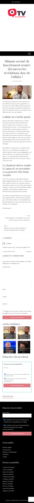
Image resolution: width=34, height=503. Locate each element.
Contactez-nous (6, 450)
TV (11, 208)
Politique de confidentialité (9, 452)
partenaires (9, 381)
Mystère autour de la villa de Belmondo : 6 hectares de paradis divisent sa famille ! (15, 228)
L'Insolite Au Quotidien (8, 476)
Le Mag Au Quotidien (8, 479)
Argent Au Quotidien (7, 481)
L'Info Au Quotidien (7, 469)
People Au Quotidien (7, 474)
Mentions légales (7, 447)
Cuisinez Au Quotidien (8, 488)
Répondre (29, 251)
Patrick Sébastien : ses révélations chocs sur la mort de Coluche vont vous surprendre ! (17, 218)
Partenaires (5, 454)
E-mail (4, 296)
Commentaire (6, 267)
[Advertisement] (17, 37)
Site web (4, 304)
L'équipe (4, 457)
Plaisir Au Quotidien (7, 483)
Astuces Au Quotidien (8, 472)
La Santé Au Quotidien (8, 467)
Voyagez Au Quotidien (8, 491)
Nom (4, 289)
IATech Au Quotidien (7, 486)
